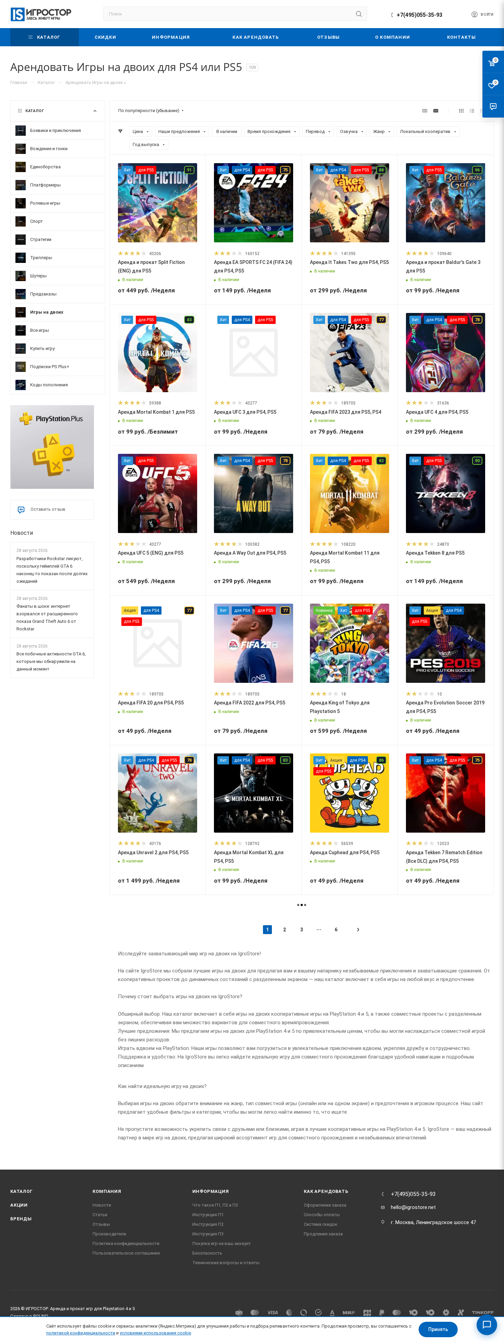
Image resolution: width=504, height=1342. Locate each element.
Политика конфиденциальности (126, 1243)
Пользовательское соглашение (126, 1253)
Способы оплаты (322, 1214)
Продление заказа (323, 1233)
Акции (19, 1205)
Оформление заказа (325, 1205)
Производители (109, 1233)
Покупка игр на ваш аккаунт (221, 1243)
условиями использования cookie (155, 1332)
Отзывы (101, 1224)
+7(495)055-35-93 (419, 15)
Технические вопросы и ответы (226, 1262)
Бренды (21, 1218)
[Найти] (358, 14)
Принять (438, 1329)
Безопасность (207, 1253)
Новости (21, 533)
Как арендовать (326, 1191)
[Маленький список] (425, 111)
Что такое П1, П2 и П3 (215, 1205)
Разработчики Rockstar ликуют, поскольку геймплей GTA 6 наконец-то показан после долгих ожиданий (51, 570)
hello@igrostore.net (413, 1207)
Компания (107, 1191)
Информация (210, 1191)
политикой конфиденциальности (80, 1332)
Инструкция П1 (208, 1214)
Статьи (100, 1214)
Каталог (21, 1191)
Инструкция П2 (208, 1224)
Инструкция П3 (208, 1233)
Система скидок (320, 1224)
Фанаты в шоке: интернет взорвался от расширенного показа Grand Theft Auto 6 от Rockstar (47, 617)
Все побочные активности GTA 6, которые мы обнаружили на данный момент (51, 661)
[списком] (472, 111)
